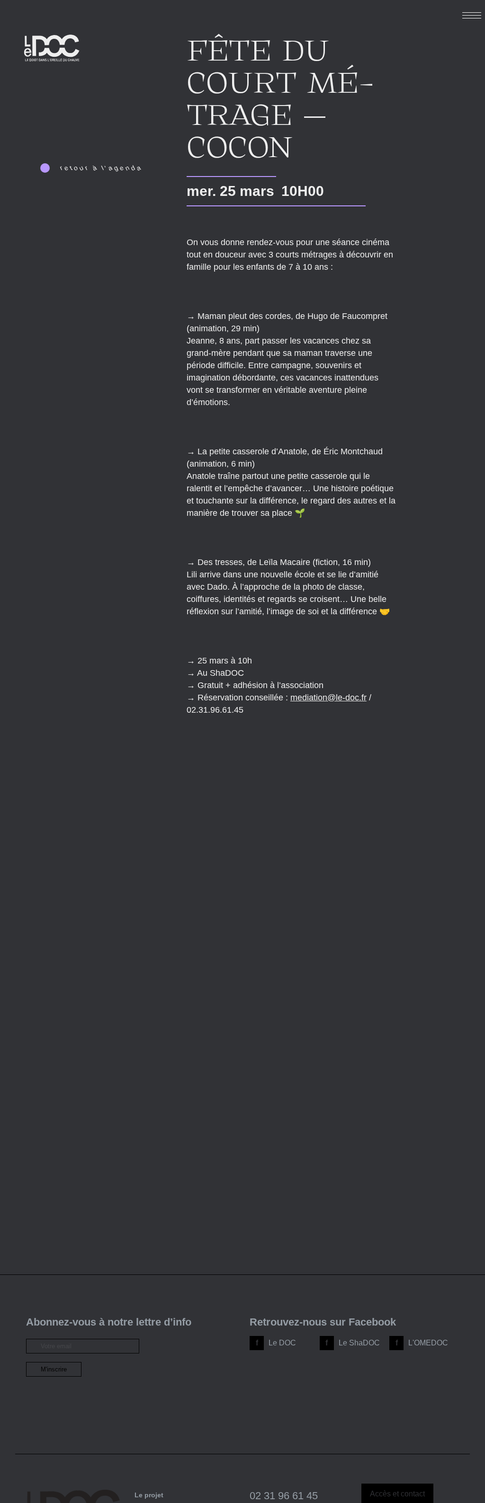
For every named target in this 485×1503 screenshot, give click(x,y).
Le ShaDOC (359, 1343)
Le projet (149, 1495)
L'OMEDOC (428, 1343)
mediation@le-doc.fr (328, 697)
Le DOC (282, 1343)
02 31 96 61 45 (284, 1496)
